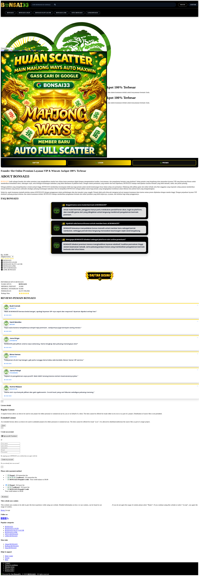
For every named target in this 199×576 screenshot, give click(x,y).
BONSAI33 (10, 12)
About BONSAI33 (11, 544)
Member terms (9, 567)
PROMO (165, 163)
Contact (7, 563)
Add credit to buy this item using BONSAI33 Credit (22, 481)
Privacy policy (9, 569)
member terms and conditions (46, 456)
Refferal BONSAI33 (12, 546)
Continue (5, 497)
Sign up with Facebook (10, 436)
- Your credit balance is (26, 480)
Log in (22, 463)
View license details (7, 258)
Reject (3, 510)
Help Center (9, 556)
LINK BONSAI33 (93, 12)
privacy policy (106, 505)
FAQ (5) (37, 50)
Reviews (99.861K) (14, 50)
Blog (6, 560)
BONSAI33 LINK (61, 12)
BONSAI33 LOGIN (24, 12)
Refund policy (9, 571)
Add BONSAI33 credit (12, 493)
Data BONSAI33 (10, 548)
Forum (7, 558)
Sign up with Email (9, 440)
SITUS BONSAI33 (77, 12)
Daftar (193, 4)
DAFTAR (36, 163)
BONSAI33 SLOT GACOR (43, 12)
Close (3, 425)
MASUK (182, 4)
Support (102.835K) (27, 50)
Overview (4, 50)
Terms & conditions (11, 565)
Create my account (7, 459)
